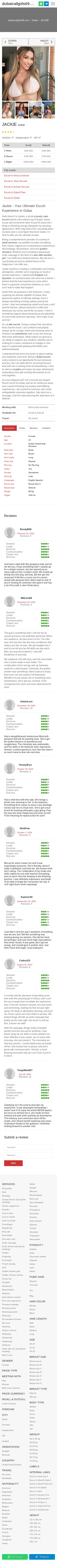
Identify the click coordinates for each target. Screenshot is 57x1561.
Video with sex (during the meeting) (14, 1350)
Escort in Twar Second (15, 181)
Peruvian (34, 1206)
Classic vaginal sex (10, 1206)
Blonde (33, 1306)
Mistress (6, 1293)
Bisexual (6, 1455)
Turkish (33, 1228)
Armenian (6, 1495)
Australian (6, 1499)
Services (33, 428)
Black (32, 1313)
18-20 (32, 1344)
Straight (5, 1451)
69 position (7, 1188)
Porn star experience (11, 1301)
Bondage (6, 1196)
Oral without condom (11, 1297)
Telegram (44, 1557)
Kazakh (33, 1188)
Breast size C (34, 484)
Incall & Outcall (9, 1404)
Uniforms (6, 1345)
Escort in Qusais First (39, 1495)
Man (4, 1380)
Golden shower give (11, 1271)
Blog (32, 1296)
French (5, 1532)
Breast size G (36, 1383)
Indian (5, 1543)
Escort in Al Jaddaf (38, 1487)
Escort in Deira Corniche (16, 175)
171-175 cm (35, 1534)
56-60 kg (34, 1450)
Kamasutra (7, 1286)
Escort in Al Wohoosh (39, 1510)
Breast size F (36, 1380)
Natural (33, 1393)
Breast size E (36, 1376)
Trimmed (34, 1285)
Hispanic (33, 1260)
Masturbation (8, 1290)
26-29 (32, 1351)
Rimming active (9, 1308)
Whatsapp (17, 1557)
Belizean (6, 1510)
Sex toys (6, 1323)
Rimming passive (10, 1312)
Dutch (4, 1525)
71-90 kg (34, 1461)
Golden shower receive (12, 1275)
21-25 (32, 1347)
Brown (31, 454)
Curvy (32, 1414)
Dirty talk (6, 1232)
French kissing (8, 1264)
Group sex (6, 1279)
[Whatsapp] (41, 3)
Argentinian (7, 1492)
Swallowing (7, 1341)
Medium (33, 1330)
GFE (4, 1267)
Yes (31, 1290)
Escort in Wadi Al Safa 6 (40, 1480)
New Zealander (36, 1202)
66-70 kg (34, 1457)
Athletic (33, 1407)
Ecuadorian (7, 1529)
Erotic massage (9, 1243)
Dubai (35, 20)
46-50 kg (34, 1442)
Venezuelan (35, 1239)
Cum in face (7, 1213)
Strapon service (9, 1330)
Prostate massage (10, 1304)
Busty (30, 450)
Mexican (33, 1191)
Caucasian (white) (38, 1256)
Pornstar (6, 1425)
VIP (3, 1436)
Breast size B (36, 1365)
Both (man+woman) (11, 1388)
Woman (5, 1384)
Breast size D (36, 1372)
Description (9, 428)
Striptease (6, 1334)
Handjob (6, 1282)
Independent (8, 1430)
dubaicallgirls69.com (19, 4)
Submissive (7, 1338)
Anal (4, 1192)
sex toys (37, 369)
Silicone (32, 488)
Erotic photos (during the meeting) (13, 1247)
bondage (10, 249)
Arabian (33, 1249)
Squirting (6, 1326)
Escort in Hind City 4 (39, 1476)
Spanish (33, 1225)
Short (32, 1327)
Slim (31, 1425)
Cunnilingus (7, 1224)
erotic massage (10, 255)
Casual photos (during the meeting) (14, 1200)
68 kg (31, 491)
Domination (7, 1235)
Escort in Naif (36, 1491)
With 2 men (7, 1355)
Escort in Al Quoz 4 (38, 1502)
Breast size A (35, 1361)
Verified (5, 1441)
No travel (6, 1474)
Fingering (6, 1256)
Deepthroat (7, 1228)
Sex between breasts (11, 1319)
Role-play (6, 1315)
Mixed (32, 1271)
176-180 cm (35, 1538)
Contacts (46, 428)
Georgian (6, 1536)
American (6, 1488)
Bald (32, 1323)
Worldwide (6, 1478)
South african (36, 1221)
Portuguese (35, 1210)
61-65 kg (34, 1453)
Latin (30, 476)
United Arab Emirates (11, 1465)
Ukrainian (34, 1232)
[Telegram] (46, 3)
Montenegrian (36, 1195)
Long (30, 457)
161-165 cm (35, 1527)
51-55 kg (34, 1446)
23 (29, 440)
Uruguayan (35, 1235)
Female (31, 436)
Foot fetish (7, 1260)
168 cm (32, 495)
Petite (32, 1418)
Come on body (8, 1220)
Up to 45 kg (35, 1439)
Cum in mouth (8, 1217)
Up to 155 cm (36, 1519)
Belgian (5, 1506)
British (5, 1517)
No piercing (33, 465)
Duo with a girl (8, 1239)
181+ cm (33, 1541)
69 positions (22, 249)
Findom (5, 1253)
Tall (31, 1429)
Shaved (31, 461)
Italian (32, 1184)
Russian (33, 1217)
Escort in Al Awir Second (16, 187)
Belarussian (7, 1503)
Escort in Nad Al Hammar (41, 1484)
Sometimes (33, 472)
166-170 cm (35, 1531)
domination (18, 337)
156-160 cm (35, 1523)
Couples (6, 1209)
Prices (22, 428)
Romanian (34, 1213)
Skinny (33, 1421)
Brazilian (6, 1514)
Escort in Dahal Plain (15, 192)
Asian (32, 1253)
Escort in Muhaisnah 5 (40, 1498)
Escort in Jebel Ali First (40, 1506)
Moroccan (34, 1199)
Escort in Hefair (12, 198)
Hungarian (6, 1540)
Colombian (7, 1521)
